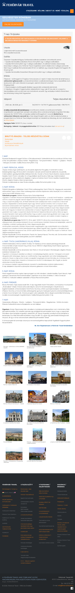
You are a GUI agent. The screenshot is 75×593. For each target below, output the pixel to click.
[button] (72, 9)
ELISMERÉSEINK (6, 496)
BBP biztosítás (24, 509)
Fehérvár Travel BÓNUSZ (27, 494)
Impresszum (5, 532)
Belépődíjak (9, 139)
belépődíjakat (9, 120)
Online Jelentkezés (13, 24)
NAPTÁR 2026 (42, 508)
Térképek (59, 519)
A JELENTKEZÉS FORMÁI (45, 517)
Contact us (14, 489)
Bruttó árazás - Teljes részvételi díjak (27, 136)
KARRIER (4, 523)
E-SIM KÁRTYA (24, 552)
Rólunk (6, 492)
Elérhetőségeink (6, 489)
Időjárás (59, 515)
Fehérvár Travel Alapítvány (9, 514)
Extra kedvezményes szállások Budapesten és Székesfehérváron (27, 537)
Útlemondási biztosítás (26, 511)
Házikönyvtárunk (61, 512)
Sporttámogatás (61, 545)
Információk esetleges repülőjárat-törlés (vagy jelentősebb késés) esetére (27, 526)
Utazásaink (31, 11)
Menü (57, 11)
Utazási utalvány (61, 508)
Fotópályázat (60, 501)
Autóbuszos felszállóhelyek (14, 143)
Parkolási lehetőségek (26, 542)
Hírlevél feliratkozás (62, 494)
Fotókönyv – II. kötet (62, 505)
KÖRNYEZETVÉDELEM (63, 498)
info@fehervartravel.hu (65, 585)
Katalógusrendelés (62, 491)
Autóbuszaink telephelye (8, 510)
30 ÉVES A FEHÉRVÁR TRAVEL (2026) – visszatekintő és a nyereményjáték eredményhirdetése (63, 527)
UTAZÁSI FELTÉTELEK (27, 515)
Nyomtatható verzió (12, 145)
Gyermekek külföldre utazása (46, 542)
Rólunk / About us (46, 11)
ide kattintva (59, 126)
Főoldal (65, 11)
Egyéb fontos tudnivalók (27, 498)
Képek (7, 141)
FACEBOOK (5, 536)
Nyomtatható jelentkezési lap (46, 526)
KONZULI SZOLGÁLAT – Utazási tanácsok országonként (45, 537)
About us (11, 492)
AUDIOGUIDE (24, 531)
